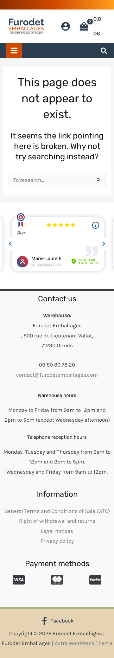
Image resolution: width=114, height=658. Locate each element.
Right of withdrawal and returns (57, 521)
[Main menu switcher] (14, 50)
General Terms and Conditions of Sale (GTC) (57, 511)
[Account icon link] (65, 26)
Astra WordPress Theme (83, 643)
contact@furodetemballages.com (57, 375)
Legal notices (57, 531)
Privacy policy (57, 541)
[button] (104, 52)
